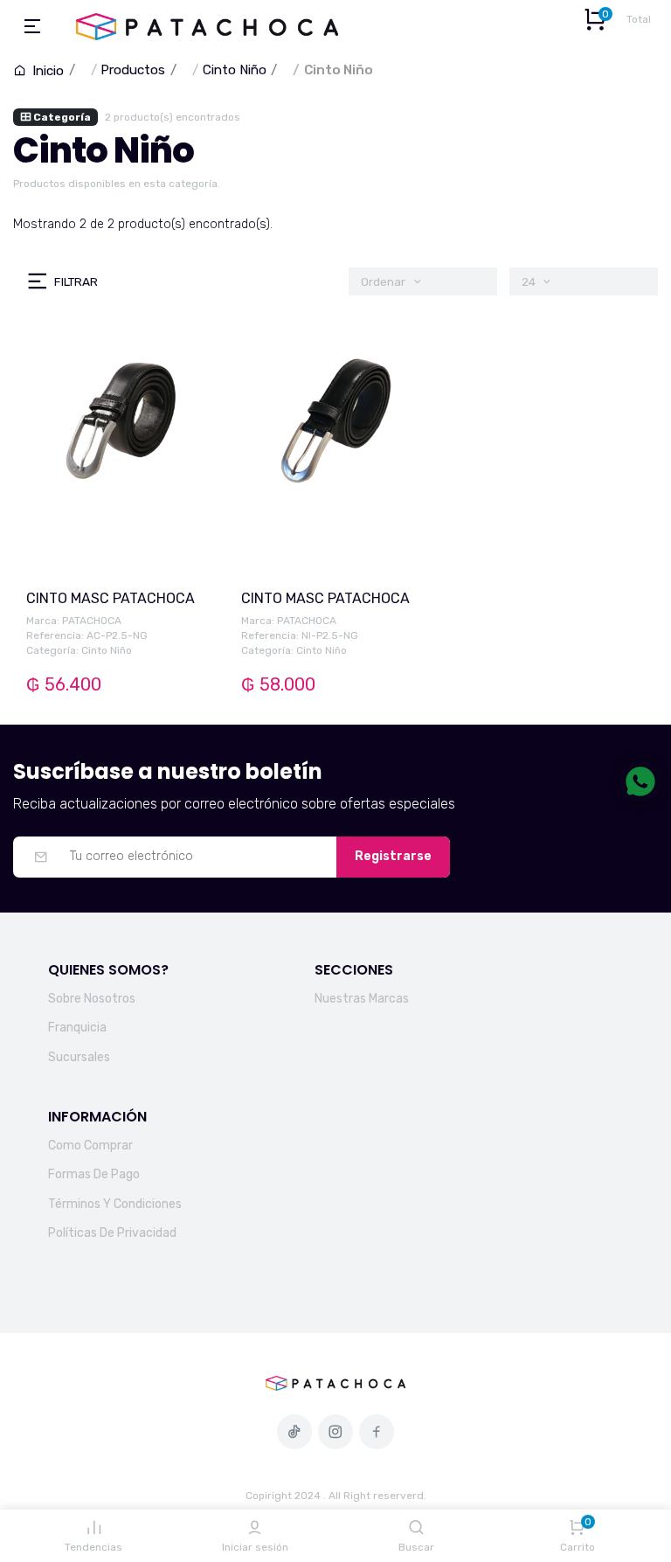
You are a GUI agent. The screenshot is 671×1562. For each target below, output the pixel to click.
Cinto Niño (234, 70)
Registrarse (393, 856)
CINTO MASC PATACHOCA (110, 598)
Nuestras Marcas (362, 998)
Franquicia (77, 1027)
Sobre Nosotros (91, 998)
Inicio (46, 71)
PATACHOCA (91, 620)
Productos (132, 70)
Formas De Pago (94, 1174)
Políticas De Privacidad (112, 1232)
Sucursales (79, 1057)
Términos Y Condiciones (115, 1204)
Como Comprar (90, 1145)
